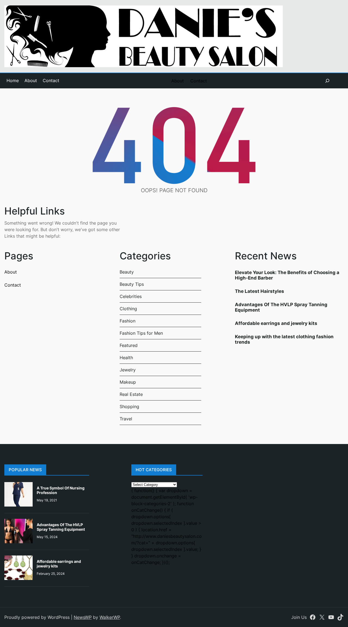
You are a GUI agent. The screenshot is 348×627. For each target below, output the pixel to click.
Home (13, 80)
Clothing (128, 308)
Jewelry (128, 370)
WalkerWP (110, 617)
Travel (126, 418)
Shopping (129, 406)
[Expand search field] (327, 81)
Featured (129, 345)
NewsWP (83, 617)
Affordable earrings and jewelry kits (276, 323)
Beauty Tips (132, 284)
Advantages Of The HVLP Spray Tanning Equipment (61, 527)
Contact (51, 80)
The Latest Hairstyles (259, 291)
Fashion (127, 321)
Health (126, 357)
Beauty (127, 272)
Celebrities (131, 296)
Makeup (128, 382)
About (30, 80)
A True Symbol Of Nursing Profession (61, 490)
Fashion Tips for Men (141, 333)
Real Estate (131, 394)
